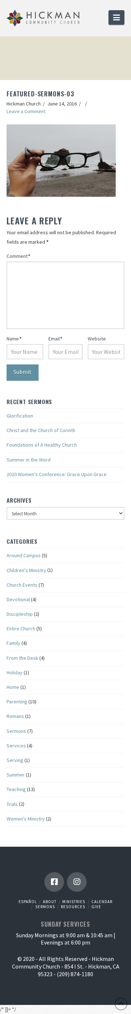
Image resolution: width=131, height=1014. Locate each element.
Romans (15, 716)
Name (14, 338)
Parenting (17, 701)
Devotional (18, 599)
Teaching (16, 789)
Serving (15, 760)
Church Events (22, 585)
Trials (12, 804)
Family (13, 643)
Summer (16, 774)
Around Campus (24, 555)
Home (13, 687)
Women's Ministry (26, 818)
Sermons (16, 731)
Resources (73, 906)
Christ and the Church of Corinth (41, 430)
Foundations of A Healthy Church (42, 445)
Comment (18, 256)
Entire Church (21, 628)
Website (97, 338)
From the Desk (22, 658)
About (49, 901)
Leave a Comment (26, 111)
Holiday (15, 672)
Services (16, 745)
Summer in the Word (29, 459)
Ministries (73, 901)
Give (96, 906)
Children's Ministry (26, 570)
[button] (116, 17)
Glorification (20, 415)
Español (28, 901)
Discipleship (20, 614)
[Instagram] (77, 882)
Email (55, 338)
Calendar (101, 901)
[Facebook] (54, 882)
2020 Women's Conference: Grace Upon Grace (57, 474)
